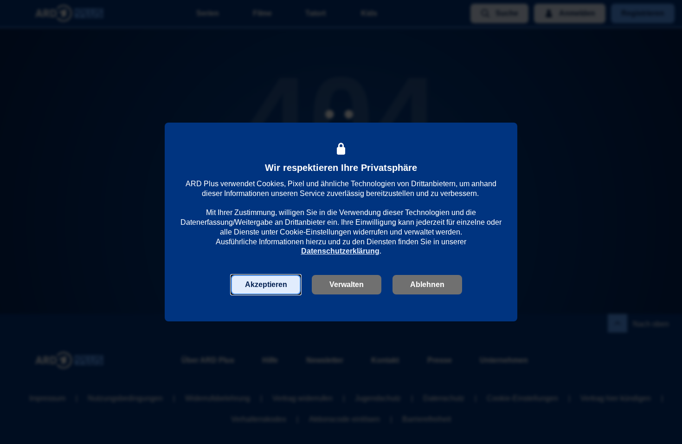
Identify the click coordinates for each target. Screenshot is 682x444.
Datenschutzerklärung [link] (340, 251)
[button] (266, 284)
